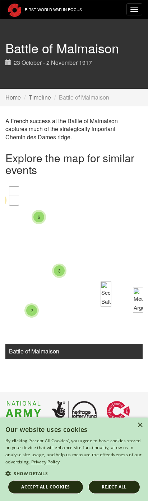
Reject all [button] (114, 487)
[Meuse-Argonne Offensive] (138, 300)
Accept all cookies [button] (45, 487)
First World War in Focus (53, 9)
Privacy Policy (45, 462)
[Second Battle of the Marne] (106, 294)
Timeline (40, 97)
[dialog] (74, 459)
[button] (74, 473)
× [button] (140, 425)
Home (13, 97)
